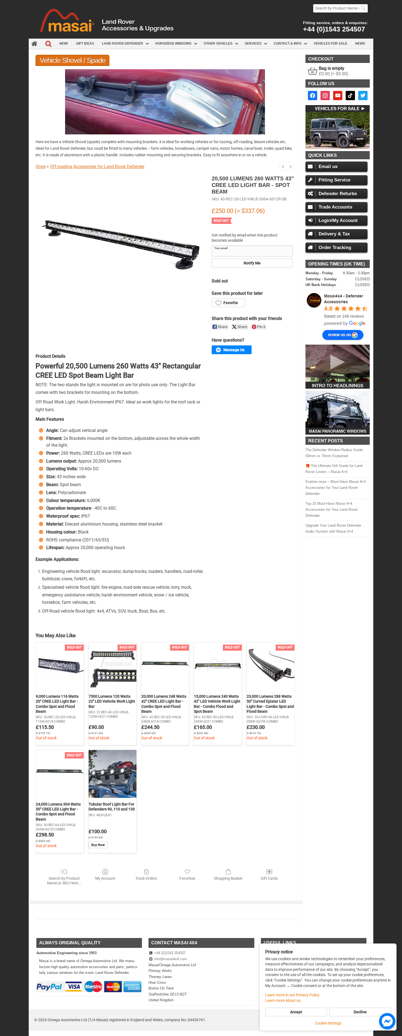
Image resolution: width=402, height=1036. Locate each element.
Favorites (187, 878)
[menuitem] (283, 167)
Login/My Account (338, 220)
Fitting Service (334, 180)
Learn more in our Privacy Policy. (292, 995)
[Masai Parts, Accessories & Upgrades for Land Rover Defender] (201, 37)
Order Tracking (335, 247)
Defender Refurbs (338, 193)
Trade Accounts (335, 207)
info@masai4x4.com (170, 959)
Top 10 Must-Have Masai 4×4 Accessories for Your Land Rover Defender (331, 509)
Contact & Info (287, 43)
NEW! (63, 43)
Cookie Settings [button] (328, 1023)
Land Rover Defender (122, 43)
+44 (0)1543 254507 (334, 29)
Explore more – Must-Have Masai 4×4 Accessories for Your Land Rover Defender (335, 488)
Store (41, 166)
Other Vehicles (218, 43)
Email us (328, 166)
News (360, 43)
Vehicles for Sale (330, 43)
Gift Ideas (85, 43)
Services (253, 43)
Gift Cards (269, 878)
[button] (228, 302)
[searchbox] (340, 8)
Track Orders (146, 878)
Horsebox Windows (173, 43)
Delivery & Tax (334, 233)
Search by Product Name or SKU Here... (64, 880)
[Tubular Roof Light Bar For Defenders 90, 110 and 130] (112, 774)
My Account (105, 878)
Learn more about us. (283, 1000)
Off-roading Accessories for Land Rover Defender (97, 166)
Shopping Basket (228, 878)
